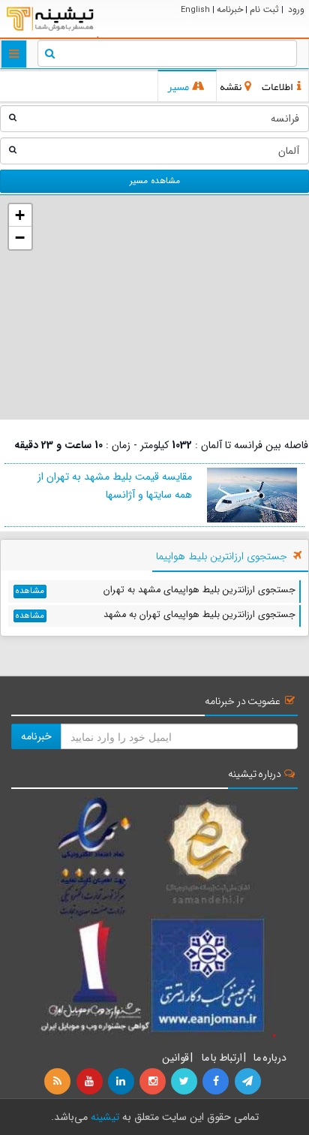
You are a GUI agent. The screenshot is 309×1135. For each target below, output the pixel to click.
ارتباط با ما (221, 1057)
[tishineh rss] (59, 1081)
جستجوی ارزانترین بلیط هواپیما (221, 556)
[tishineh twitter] (185, 1081)
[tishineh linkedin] (122, 1081)
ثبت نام (264, 9)
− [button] (20, 237)
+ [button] (20, 215)
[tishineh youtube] (90, 1081)
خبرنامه (230, 9)
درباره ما (270, 1057)
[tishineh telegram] (248, 1081)
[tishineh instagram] (154, 1081)
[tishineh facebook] (216, 1081)
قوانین (175, 1057)
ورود (296, 9)
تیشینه (105, 1117)
